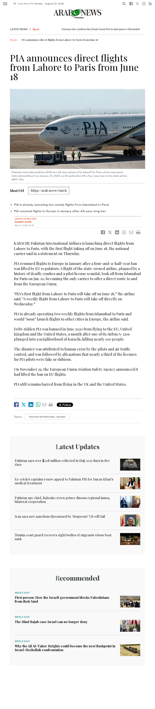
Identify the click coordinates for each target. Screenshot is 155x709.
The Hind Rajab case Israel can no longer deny (51, 622)
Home (13, 39)
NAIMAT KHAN (23, 221)
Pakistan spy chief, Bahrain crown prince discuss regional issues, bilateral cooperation (62, 500)
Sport (36, 29)
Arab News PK (26, 3)
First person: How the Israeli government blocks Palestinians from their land (62, 599)
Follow (66, 404)
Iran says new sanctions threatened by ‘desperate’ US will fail (60, 516)
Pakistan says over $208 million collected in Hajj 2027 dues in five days (62, 462)
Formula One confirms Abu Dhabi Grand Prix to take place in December (101, 29)
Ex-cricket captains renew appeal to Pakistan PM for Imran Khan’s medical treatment (64, 481)
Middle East (22, 592)
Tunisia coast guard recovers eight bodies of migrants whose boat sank (63, 537)
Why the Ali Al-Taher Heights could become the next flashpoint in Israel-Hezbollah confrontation (65, 648)
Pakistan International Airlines (47, 417)
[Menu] (5, 4)
